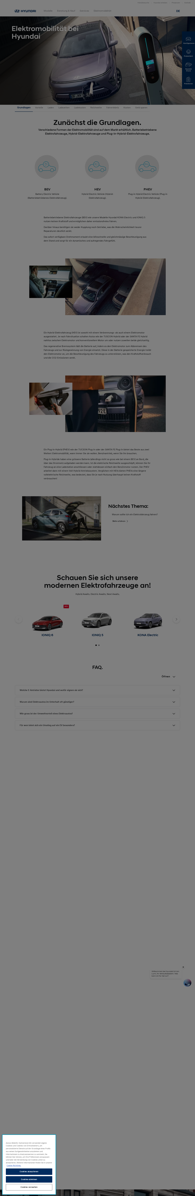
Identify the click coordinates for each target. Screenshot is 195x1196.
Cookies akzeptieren (29, 1171)
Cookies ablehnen (29, 1179)
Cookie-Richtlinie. (14, 1165)
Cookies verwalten (29, 1187)
